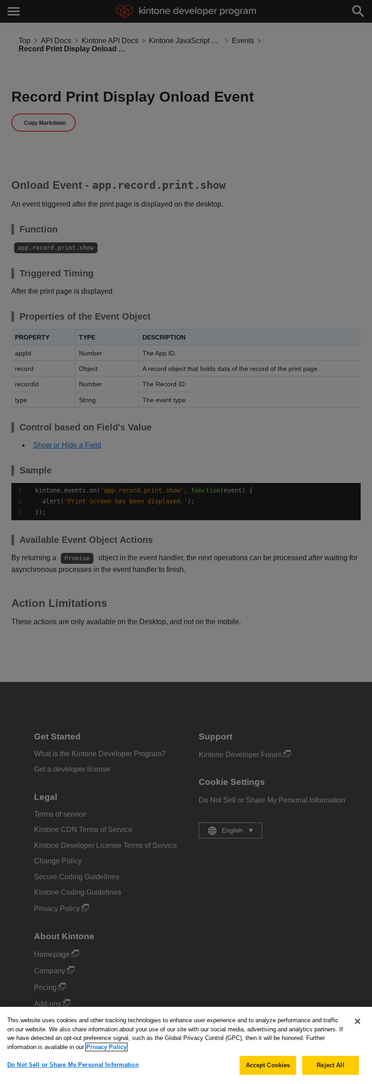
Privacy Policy (106, 1047)
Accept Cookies (268, 1065)
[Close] (357, 1021)
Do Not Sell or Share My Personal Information (73, 1064)
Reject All (330, 1065)
